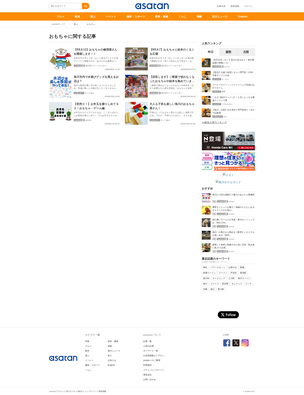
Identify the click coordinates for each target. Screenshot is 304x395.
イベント (111, 16)
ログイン (248, 6)
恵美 (223, 92)
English (242, 16)
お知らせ (112, 360)
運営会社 (147, 375)
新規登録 (235, 6)
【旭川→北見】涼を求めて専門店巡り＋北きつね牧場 (233, 111)
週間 (228, 51)
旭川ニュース (220, 16)
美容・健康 (161, 16)
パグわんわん (227, 104)
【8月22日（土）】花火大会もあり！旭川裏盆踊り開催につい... (233, 61)
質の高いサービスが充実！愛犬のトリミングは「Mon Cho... (233, 221)
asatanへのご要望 (151, 360)
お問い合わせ (149, 379)
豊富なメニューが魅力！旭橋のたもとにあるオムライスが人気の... (233, 208)
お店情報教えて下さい (153, 355)
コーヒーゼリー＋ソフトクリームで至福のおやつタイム (233, 86)
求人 (110, 355)
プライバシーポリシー (153, 370)
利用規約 (147, 365)
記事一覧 (147, 341)
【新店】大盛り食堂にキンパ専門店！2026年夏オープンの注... (232, 74)
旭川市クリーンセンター (96, 66)
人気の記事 (148, 346)
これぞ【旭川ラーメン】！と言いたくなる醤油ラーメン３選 (233, 99)
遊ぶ (93, 16)
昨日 (211, 51)
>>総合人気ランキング (214, 122)
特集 (87, 341)
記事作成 (221, 6)
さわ (225, 117)
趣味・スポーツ (135, 16)
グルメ (61, 16)
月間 (246, 51)
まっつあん (89, 93)
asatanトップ (58, 24)
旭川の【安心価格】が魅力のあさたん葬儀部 (233, 194)
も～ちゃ (225, 79)
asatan (88, 120)
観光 (77, 16)
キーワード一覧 (150, 351)
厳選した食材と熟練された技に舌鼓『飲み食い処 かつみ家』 (233, 246)
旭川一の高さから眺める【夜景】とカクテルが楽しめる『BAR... (233, 233)
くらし (182, 16)
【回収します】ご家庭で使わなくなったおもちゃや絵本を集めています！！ (172, 81)
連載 (199, 16)
